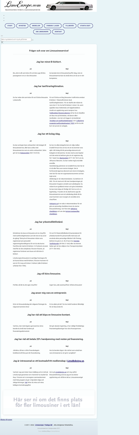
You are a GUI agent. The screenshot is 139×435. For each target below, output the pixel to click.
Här (26, 382)
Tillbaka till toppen (6, 420)
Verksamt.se (53, 203)
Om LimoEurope (42, 31)
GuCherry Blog (46, 431)
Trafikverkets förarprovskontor (59, 113)
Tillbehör (69, 25)
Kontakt (58, 31)
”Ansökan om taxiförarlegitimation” (61, 121)
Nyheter (22, 25)
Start (9, 25)
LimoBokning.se (75, 360)
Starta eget (85, 25)
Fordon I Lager (53, 25)
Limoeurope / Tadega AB (43, 425)
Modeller (36, 25)
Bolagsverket (24, 153)
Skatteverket (64, 158)
